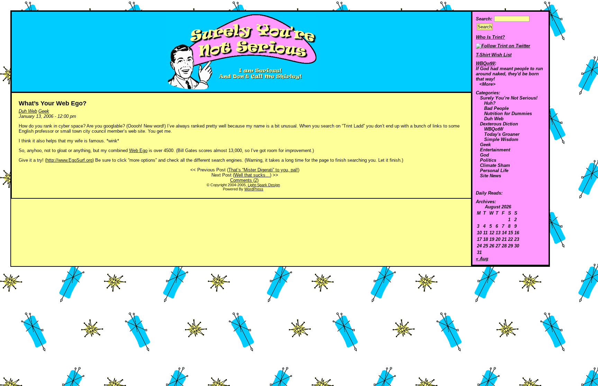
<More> (487, 84)
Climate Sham (495, 165)
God (484, 155)
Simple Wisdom (501, 139)
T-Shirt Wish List (493, 54)
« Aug (482, 258)
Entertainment (495, 149)
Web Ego (138, 150)
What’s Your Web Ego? (53, 103)
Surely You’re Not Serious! (508, 98)
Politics (488, 160)
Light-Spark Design (264, 185)
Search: (484, 18)
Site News (490, 175)
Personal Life (494, 170)
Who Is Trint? (490, 37)
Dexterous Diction (499, 123)
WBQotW (493, 129)
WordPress (253, 189)
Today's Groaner (501, 134)
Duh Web (494, 118)
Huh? (490, 103)
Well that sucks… (252, 175)
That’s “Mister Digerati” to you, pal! (263, 169)
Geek (485, 144)
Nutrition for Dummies (508, 113)
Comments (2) (244, 180)
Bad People (496, 108)
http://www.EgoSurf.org (69, 160)
